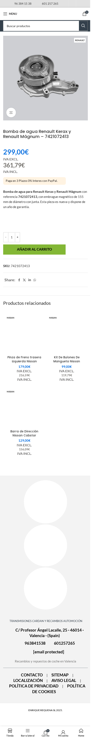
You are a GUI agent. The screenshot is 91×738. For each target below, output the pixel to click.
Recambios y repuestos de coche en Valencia (45, 661)
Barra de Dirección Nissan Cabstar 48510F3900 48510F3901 (24, 435)
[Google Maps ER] (45, 545)
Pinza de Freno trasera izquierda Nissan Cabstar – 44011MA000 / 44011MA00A (24, 363)
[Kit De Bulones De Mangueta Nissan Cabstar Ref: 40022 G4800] (67, 334)
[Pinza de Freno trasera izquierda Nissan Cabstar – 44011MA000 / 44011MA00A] (24, 334)
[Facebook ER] (45, 501)
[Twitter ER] (45, 588)
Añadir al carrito (34, 249)
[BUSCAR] (83, 26)
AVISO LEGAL (63, 680)
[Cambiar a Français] (72, 4)
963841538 (35, 643)
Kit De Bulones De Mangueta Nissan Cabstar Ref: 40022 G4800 (66, 363)
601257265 (64, 643)
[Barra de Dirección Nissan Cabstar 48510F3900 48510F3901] (24, 408)
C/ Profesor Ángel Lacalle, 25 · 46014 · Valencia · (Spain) (49, 633)
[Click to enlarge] (11, 112)
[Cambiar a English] (79, 4)
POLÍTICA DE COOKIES (58, 689)
